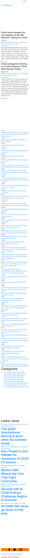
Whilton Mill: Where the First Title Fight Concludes (12, 475)
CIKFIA (21, 374)
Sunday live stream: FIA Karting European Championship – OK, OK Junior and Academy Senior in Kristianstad (14, 249)
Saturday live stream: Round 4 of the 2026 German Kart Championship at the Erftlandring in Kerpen (14, 172)
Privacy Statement (16, 554)
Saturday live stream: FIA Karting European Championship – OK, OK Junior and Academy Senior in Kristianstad (14, 256)
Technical (21, 385)
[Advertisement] (15, 15)
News (20, 372)
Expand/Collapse (12, 372)
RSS (5, 372)
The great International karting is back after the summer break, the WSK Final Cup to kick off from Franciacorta (15, 134)
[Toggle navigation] (27, 5)
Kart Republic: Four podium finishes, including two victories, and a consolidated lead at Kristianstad (14, 307)
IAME (20, 381)
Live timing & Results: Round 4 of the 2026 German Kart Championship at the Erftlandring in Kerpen (14, 179)
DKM (20, 377)
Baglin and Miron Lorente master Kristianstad (14, 335)
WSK (20, 376)
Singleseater (23, 387)
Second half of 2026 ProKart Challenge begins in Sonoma (14, 494)
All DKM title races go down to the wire (12, 156)
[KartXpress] (7, 5)
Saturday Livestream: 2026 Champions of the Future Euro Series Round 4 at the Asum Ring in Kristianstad (15, 340)
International (22, 383)
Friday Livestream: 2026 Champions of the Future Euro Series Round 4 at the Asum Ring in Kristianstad (15, 358)
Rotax (20, 379)
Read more (4, 61)
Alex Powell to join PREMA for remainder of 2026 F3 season (15, 456)
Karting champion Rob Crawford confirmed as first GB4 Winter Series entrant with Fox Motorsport (14, 198)
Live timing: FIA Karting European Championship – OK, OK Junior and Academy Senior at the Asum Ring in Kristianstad (14, 271)
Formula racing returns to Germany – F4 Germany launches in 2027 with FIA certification (12, 300)
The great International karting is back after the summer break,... (14, 436)
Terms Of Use (5, 554)
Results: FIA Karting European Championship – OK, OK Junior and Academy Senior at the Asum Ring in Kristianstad (14, 263)
